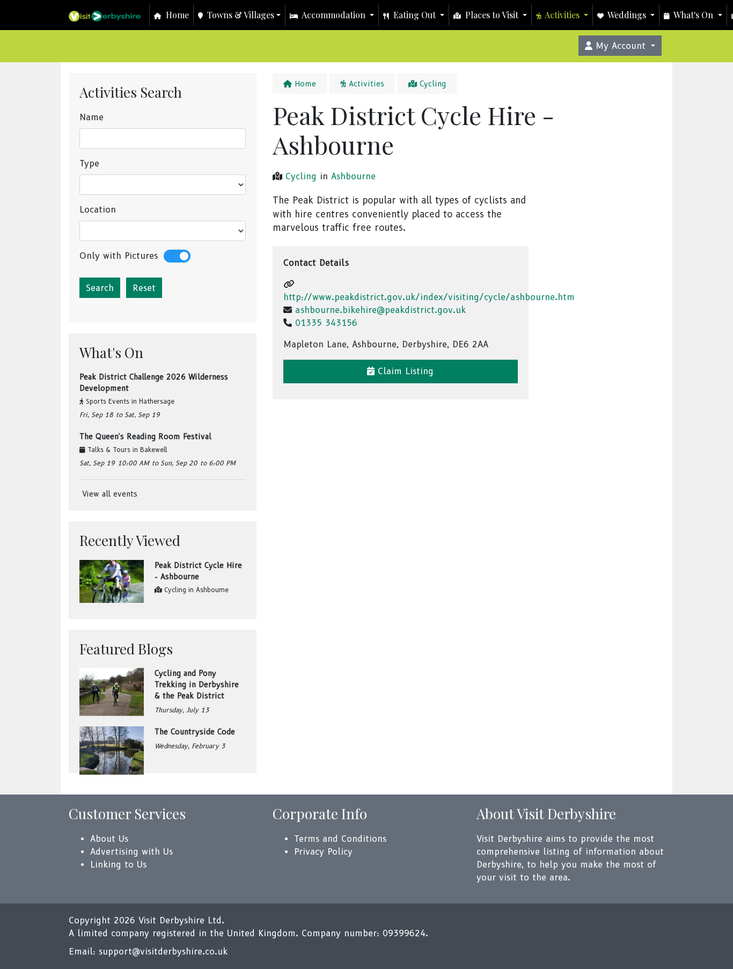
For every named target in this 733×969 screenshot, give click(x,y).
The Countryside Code (195, 732)
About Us (109, 839)
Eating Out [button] (414, 14)
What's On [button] (693, 14)
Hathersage (156, 401)
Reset (144, 288)
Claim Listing (404, 371)
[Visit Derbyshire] (105, 15)
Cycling (175, 590)
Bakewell (153, 450)
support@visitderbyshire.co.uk (163, 951)
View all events (108, 494)
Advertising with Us (131, 852)
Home (176, 14)
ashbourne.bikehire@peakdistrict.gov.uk (380, 310)
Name (91, 117)
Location (97, 210)
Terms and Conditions (340, 839)
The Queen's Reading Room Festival (145, 436)
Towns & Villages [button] (239, 14)
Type (89, 163)
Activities (365, 84)
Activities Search (130, 92)
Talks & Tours (108, 450)
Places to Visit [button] (492, 14)
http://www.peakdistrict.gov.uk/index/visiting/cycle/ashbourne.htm (429, 297)
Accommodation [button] (334, 14)
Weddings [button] (627, 14)
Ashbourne (212, 590)
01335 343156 (326, 323)
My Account (620, 46)
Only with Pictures (118, 256)
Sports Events (107, 401)
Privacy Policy (323, 852)
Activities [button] (562, 14)
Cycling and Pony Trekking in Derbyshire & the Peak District (197, 684)
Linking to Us (118, 864)
